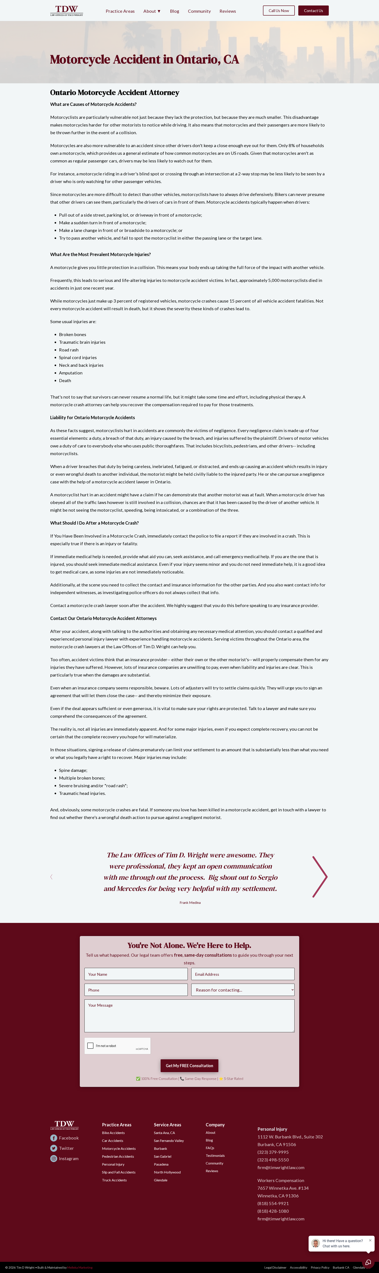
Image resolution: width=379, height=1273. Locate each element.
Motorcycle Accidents (119, 1148)
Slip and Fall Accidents (119, 1172)
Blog (174, 11)
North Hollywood (167, 1172)
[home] (66, 10)
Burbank (160, 1148)
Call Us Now (279, 10)
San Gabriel (162, 1156)
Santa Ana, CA (164, 1133)
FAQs (210, 1148)
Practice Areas (120, 11)
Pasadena (161, 1164)
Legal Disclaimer (275, 1267)
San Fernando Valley (169, 1140)
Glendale (160, 1180)
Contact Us (313, 10)
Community (199, 11)
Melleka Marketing (80, 1267)
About (210, 1132)
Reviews (228, 11)
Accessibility (298, 1267)
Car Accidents (112, 1140)
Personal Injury (113, 1164)
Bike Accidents (113, 1133)
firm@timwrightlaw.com (280, 1167)
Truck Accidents (114, 1180)
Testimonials (215, 1155)
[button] (152, 11)
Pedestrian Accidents (118, 1156)
